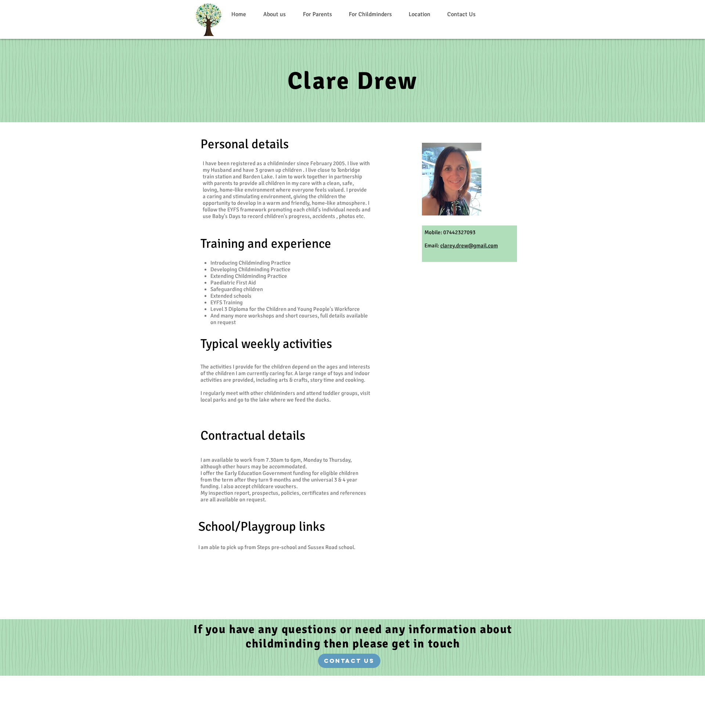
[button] (317, 14)
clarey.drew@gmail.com (469, 245)
